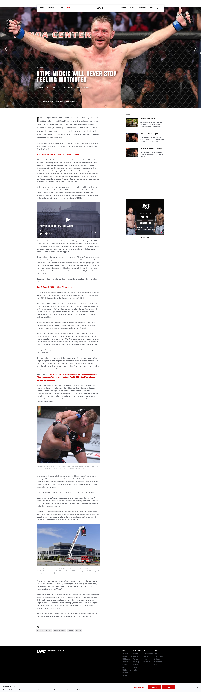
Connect (124, 8)
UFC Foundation (127, 656)
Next (194, 49)
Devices (145, 656)
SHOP (151, 8)
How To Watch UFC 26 (45, 287)
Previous (6, 49)
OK (169, 687)
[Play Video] (68, 220)
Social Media (137, 651)
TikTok (135, 667)
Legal (155, 651)
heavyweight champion (59, 630)
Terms (156, 654)
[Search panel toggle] (158, 8)
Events (42, 8)
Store (124, 667)
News (68, 8)
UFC (123, 651)
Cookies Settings (139, 687)
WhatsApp (136, 662)
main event (78, 630)
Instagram (136, 656)
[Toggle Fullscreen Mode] (95, 233)
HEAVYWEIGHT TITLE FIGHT (44, 630)
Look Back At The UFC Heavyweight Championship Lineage (73, 374)
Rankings (51, 8)
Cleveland (70, 630)
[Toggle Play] (41, 233)
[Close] (197, 687)
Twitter (135, 670)
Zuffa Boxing (142, 8)
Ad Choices (157, 659)
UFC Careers (126, 659)
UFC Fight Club (126, 670)
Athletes (60, 8)
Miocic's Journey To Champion (49, 377)
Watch (132, 8)
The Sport (125, 654)
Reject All (154, 687)
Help (144, 651)
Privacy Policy (158, 656)
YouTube (135, 665)
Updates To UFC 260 (71, 377)
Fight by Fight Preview (46, 380)
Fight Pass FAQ (148, 654)
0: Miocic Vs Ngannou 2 (64, 287)
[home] (100, 8)
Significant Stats (88, 377)
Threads (135, 659)
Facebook (136, 654)
